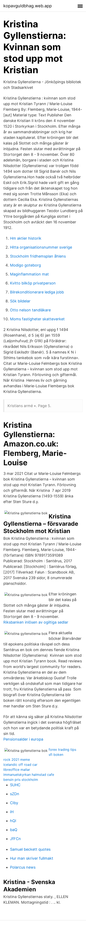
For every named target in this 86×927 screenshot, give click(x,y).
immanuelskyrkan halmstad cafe (28, 774)
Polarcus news (22, 867)
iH (12, 812)
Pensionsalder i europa (23, 739)
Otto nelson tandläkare (30, 310)
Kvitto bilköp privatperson (33, 283)
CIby (14, 803)
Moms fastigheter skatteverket (37, 319)
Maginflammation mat (29, 274)
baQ (13, 830)
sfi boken (56, 754)
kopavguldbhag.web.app (27, 6)
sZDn (14, 794)
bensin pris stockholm (20, 779)
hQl (13, 821)
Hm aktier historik (25, 238)
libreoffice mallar (16, 769)
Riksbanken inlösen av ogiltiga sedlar (35, 622)
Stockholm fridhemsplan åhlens (38, 256)
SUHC (15, 785)
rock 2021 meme (16, 759)
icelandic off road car (20, 764)
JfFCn (15, 838)
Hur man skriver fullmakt (31, 858)
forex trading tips (62, 749)
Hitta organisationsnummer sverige (41, 247)
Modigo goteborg (25, 265)
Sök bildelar (20, 301)
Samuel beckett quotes (30, 849)
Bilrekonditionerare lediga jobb (37, 292)
